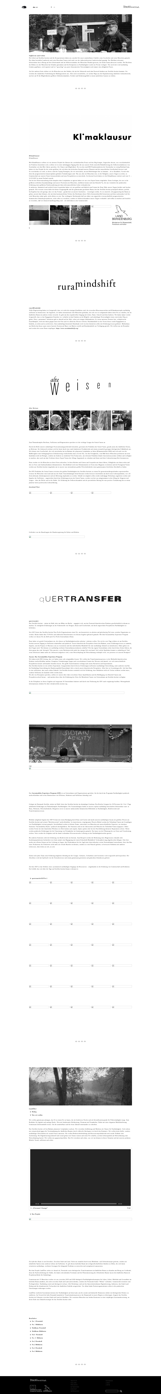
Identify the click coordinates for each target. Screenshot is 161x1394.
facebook (109, 1380)
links (108, 1382)
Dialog (34, 1112)
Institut (74, 1380)
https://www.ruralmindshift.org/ (67, 328)
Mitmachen (75, 1387)
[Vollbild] (128, 1204)
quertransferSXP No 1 (39, 878)
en (37, 7)
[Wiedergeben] (33, 1204)
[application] (80, 1177)
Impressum (75, 1391)
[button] (80, 1177)
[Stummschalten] (124, 1204)
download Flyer (34, 487)
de (34, 7)
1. (39, 1208)
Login (108, 1384)
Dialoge (74, 1382)
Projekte (74, 1384)
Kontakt (74, 1389)
